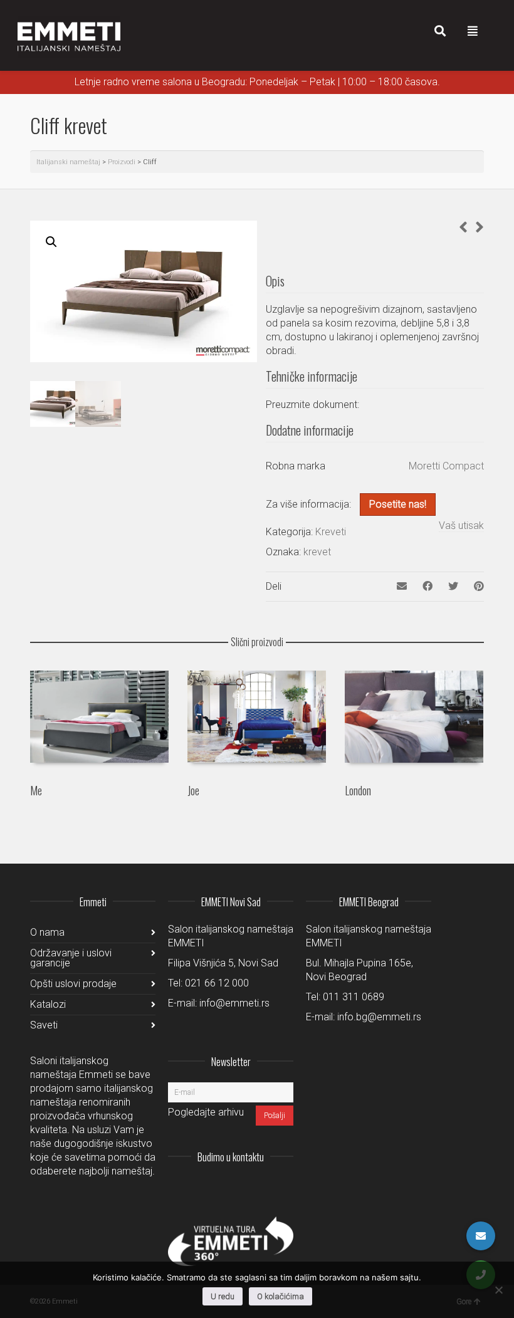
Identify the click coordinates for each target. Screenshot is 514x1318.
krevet (317, 552)
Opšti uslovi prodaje (73, 984)
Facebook (256, 1188)
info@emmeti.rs (234, 1003)
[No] (498, 1290)
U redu (222, 1296)
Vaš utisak (461, 525)
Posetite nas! (397, 504)
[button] (51, 242)
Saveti (44, 1025)
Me (36, 790)
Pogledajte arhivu (206, 1112)
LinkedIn (228, 1188)
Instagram (201, 1188)
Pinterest (283, 1188)
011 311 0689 (353, 997)
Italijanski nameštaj (68, 162)
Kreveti (330, 532)
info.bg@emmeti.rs (379, 1017)
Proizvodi (121, 162)
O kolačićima (280, 1296)
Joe (193, 790)
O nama (47, 932)
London (358, 790)
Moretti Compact (446, 466)
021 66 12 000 (217, 983)
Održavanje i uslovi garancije (71, 958)
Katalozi (48, 1004)
